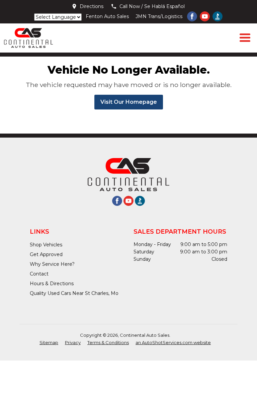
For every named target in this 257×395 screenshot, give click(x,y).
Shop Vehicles (46, 245)
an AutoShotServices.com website (173, 342)
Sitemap (48, 342)
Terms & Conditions (108, 342)
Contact (39, 274)
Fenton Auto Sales (107, 16)
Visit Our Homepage (128, 102)
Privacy (73, 342)
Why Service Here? (52, 264)
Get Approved (46, 254)
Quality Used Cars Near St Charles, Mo (74, 293)
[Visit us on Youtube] (205, 16)
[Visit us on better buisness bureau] (217, 16)
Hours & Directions (52, 284)
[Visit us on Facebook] (192, 16)
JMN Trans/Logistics (159, 16)
